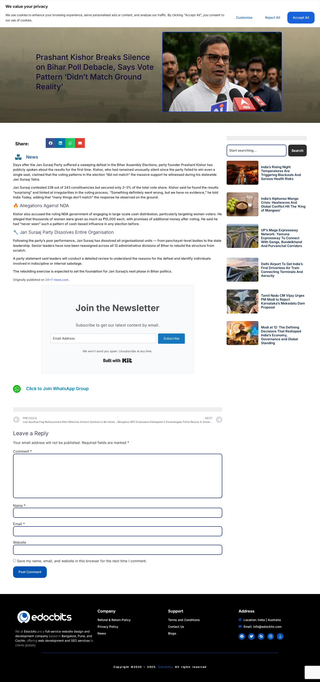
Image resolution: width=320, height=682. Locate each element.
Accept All (301, 17)
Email (19, 524)
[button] (51, 143)
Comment (22, 451)
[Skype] (261, 636)
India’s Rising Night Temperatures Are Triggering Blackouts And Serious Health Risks (281, 173)
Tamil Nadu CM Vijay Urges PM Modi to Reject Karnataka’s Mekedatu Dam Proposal (283, 301)
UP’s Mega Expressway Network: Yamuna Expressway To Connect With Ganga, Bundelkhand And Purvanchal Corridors (281, 238)
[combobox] (257, 150)
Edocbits (165, 666)
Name (19, 505)
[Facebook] (242, 636)
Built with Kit (117, 360)
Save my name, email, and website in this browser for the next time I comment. (82, 561)
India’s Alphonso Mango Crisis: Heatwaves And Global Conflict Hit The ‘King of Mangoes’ (283, 204)
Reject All (272, 17)
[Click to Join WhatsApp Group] (17, 389)
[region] (160, 13)
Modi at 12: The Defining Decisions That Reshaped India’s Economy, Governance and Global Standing (281, 335)
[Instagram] (270, 636)
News (32, 157)
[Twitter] (251, 636)
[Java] (280, 636)
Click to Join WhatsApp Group (57, 388)
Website (19, 542)
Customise (244, 17)
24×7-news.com (56, 279)
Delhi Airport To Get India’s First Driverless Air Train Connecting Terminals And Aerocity (282, 270)
